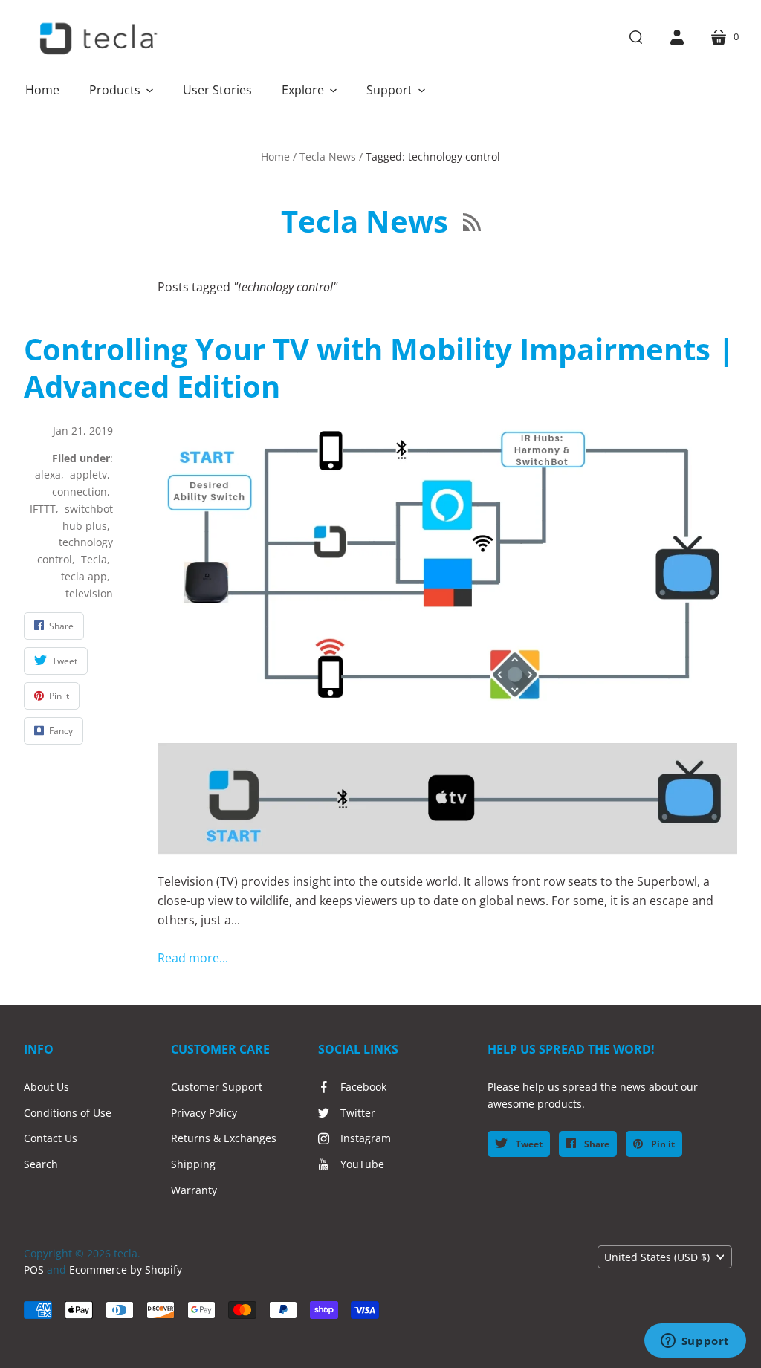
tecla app (84, 576)
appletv (88, 474)
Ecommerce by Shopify (125, 1269)
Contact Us (50, 1138)
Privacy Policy (204, 1113)
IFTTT (43, 509)
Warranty (194, 1190)
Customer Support (216, 1087)
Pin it (662, 1144)
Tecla (94, 559)
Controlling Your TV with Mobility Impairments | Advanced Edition (379, 367)
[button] (121, 90)
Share (595, 1144)
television (89, 593)
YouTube (362, 1164)
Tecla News (327, 156)
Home (275, 156)
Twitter (357, 1113)
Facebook (363, 1087)
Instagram (365, 1138)
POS (34, 1269)
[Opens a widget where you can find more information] (695, 1342)
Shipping (193, 1164)
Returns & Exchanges (223, 1138)
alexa (48, 474)
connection (79, 491)
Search (41, 1164)
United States (657, 1257)
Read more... (193, 958)
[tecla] (96, 38)
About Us (46, 1087)
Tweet (528, 1144)
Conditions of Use (67, 1113)
